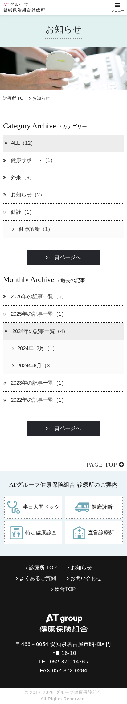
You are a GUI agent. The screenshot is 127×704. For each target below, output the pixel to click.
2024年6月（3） (36, 366)
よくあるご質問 (37, 578)
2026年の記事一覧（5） (38, 296)
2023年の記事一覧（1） (38, 383)
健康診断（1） (35, 229)
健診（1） (22, 212)
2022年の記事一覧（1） (38, 400)
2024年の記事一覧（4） (39, 331)
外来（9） (22, 177)
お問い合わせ (85, 578)
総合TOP (64, 589)
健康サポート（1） (32, 160)
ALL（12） (23, 143)
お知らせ (80, 568)
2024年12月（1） (37, 348)
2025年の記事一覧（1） (38, 314)
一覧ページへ (64, 257)
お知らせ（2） (27, 195)
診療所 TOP (14, 98)
